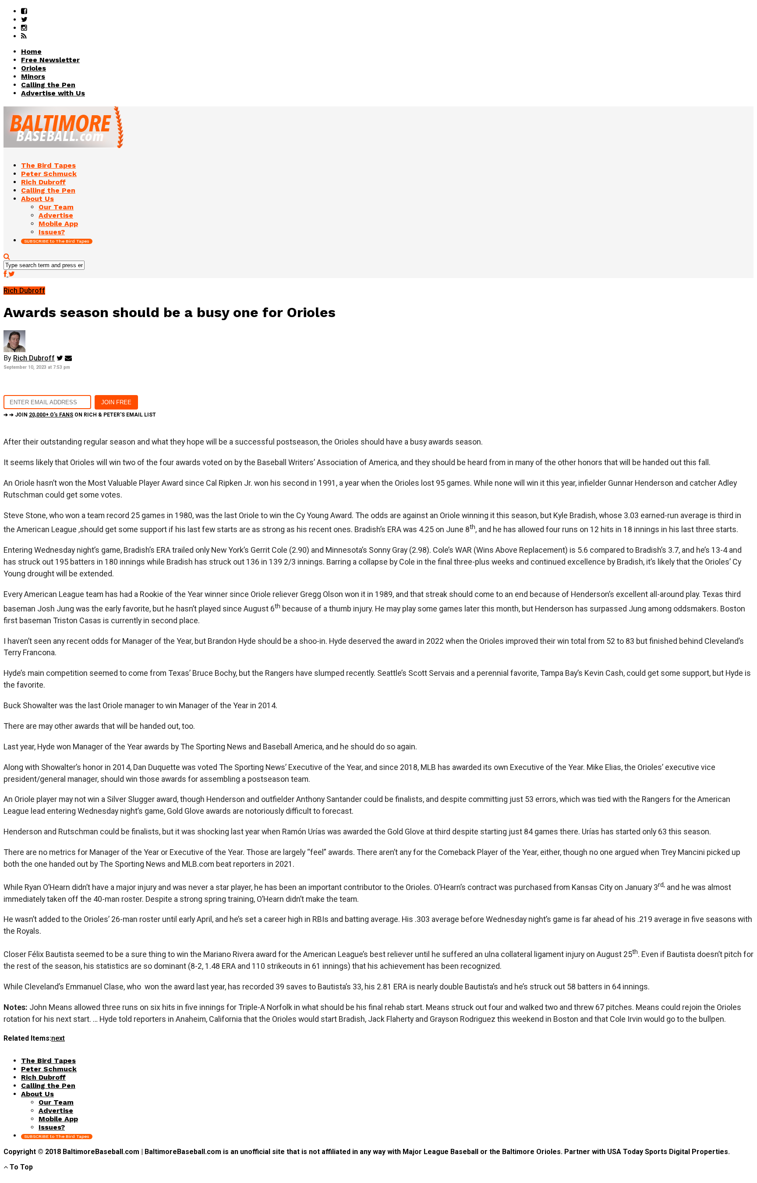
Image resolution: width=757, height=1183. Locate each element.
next (58, 1038)
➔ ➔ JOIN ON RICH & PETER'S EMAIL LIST (80, 415)
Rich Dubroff (34, 358)
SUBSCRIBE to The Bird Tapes (56, 241)
